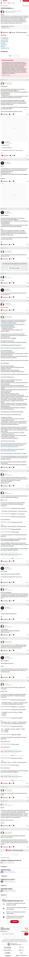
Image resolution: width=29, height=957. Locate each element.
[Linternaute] (8, 950)
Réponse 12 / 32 (4, 585)
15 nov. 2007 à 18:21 (8, 304)
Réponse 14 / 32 (4, 622)
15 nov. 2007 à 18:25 (8, 317)
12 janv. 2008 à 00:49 (8, 590)
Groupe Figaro (15, 941)
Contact (24, 939)
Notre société (16, 939)
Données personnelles (11, 940)
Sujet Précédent (5, 5)
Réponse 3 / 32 (4, 208)
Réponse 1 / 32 (4, 79)
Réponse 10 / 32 (4, 489)
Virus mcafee (4, 44)
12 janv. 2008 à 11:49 (8, 626)
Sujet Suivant (24, 5)
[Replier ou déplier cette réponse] (28, 80)
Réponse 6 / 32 (4, 286)
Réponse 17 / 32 (4, 680)
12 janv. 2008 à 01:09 (8, 608)
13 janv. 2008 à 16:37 (8, 685)
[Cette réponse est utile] (9, 114)
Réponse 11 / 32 (4, 564)
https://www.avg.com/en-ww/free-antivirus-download (12, 348)
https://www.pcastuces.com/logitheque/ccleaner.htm (12, 324)
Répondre (10, 850)
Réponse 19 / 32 (4, 801)
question (26, 0)
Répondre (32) (5, 32)
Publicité (20, 939)
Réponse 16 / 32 (4, 654)
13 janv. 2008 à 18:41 (8, 790)
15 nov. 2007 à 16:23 (8, 290)
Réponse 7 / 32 (4, 300)
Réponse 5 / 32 (4, 273)
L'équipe (12, 939)
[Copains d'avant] (8, 953)
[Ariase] (8, 955)
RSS (5, 941)
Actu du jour (4, 931)
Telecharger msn (4, 41)
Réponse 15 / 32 (4, 638)
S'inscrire (14, 921)
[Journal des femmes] (8, 947)
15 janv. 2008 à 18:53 (8, 805)
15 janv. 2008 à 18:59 (8, 833)
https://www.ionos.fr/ (16, 554)
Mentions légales (10, 941)
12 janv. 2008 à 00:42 (8, 568)
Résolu (13, 8)
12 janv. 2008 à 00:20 (8, 475)
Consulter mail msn (5, 48)
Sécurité (9, 3)
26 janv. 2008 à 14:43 (11, 12)
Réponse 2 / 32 (4, 159)
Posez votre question (22, 32)
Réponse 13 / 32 (4, 604)
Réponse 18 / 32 (4, 786)
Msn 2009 (3, 43)
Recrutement (4, 940)
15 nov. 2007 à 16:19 (8, 84)
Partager (4, 35)
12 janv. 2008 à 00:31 (8, 493)
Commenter (5, 114)
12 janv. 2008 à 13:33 (8, 658)
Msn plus (3, 46)
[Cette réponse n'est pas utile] (13, 114)
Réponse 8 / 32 (4, 313)
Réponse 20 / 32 (4, 829)
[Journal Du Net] (21, 947)
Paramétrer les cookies (19, 940)
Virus (13, 3)
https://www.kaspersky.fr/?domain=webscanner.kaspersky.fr (13, 450)
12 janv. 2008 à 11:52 (8, 642)
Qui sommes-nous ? (6, 939)
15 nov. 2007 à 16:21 (8, 143)
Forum (4, 3)
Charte (3, 941)
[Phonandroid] (21, 955)
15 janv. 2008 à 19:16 (8, 163)
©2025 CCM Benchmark (23, 941)
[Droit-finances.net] (21, 950)
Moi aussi (13, 32)
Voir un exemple (24, 931)
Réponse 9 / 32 (4, 470)
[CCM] (5, 1)
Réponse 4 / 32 (4, 248)
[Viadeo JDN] (21, 953)
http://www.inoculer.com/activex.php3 (9, 446)
